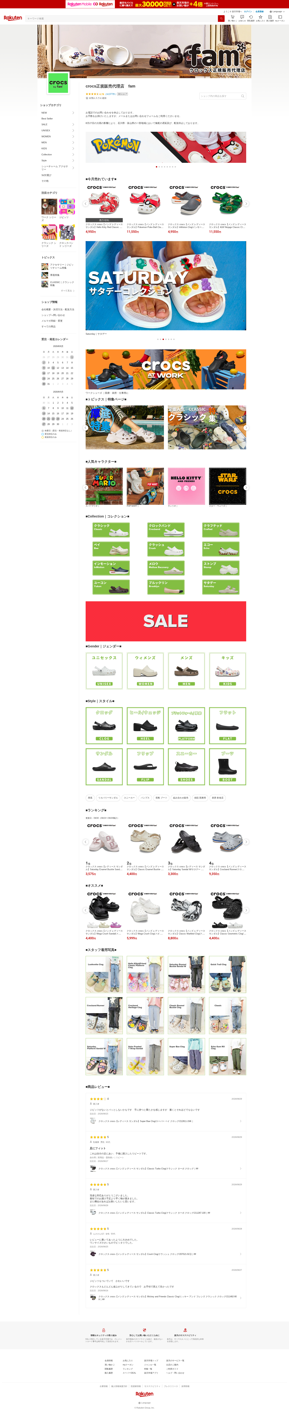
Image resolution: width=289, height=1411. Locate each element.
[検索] (221, 18)
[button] (277, 12)
